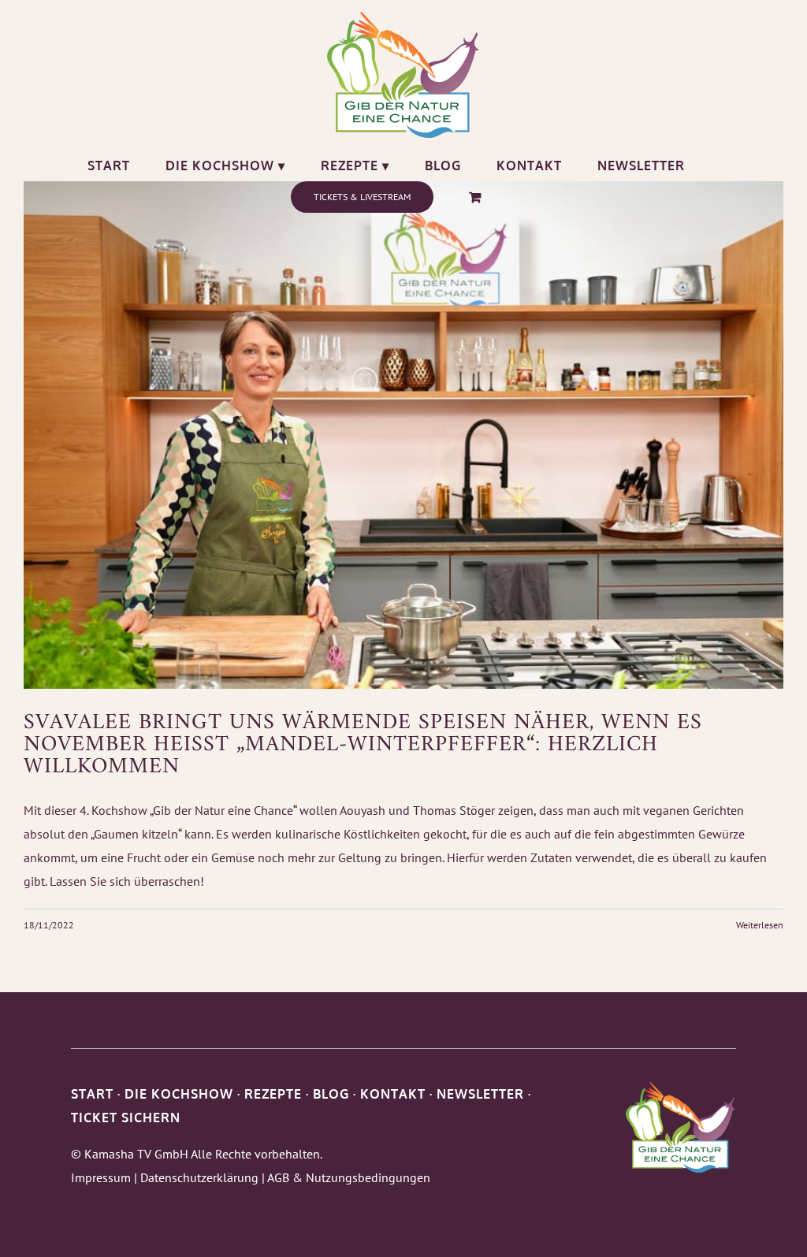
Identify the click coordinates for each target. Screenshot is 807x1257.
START (92, 1094)
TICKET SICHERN (125, 1117)
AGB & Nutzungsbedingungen (348, 1177)
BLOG (331, 1094)
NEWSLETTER (480, 1094)
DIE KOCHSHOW (179, 1094)
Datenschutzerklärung (199, 1177)
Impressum (101, 1177)
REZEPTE (273, 1094)
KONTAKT (393, 1094)
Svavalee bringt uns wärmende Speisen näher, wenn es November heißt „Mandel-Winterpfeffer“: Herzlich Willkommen (363, 745)
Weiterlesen (759, 925)
